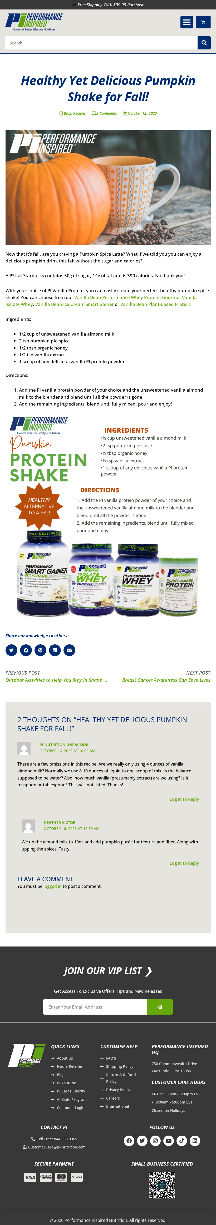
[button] (186, 22)
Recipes (79, 113)
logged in (52, 886)
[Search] (204, 42)
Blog (67, 113)
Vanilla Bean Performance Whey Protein (117, 297)
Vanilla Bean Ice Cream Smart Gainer (74, 304)
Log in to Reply (184, 799)
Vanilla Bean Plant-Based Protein (155, 304)
